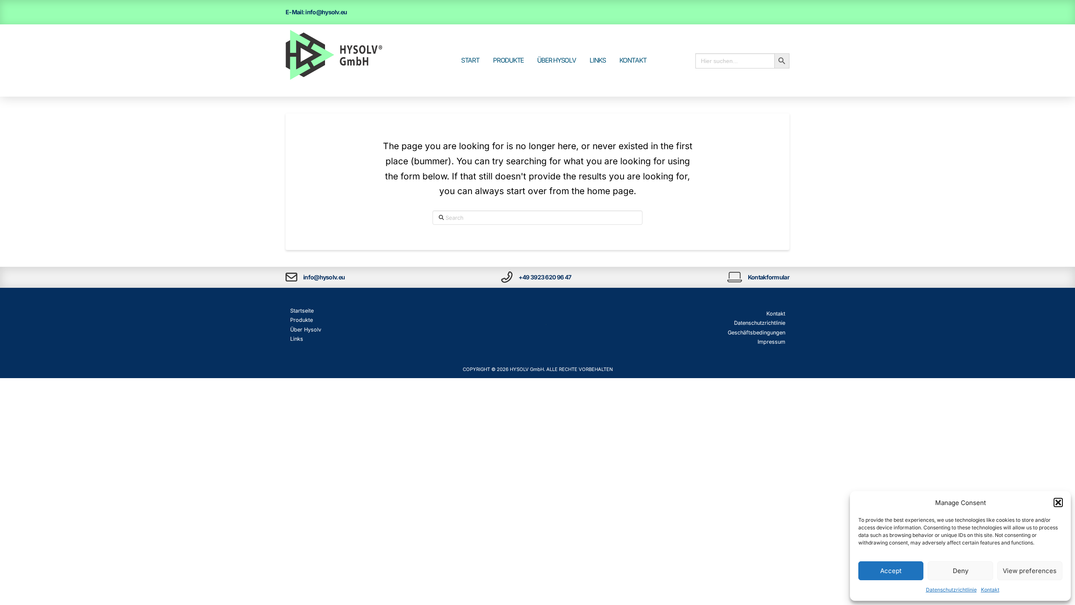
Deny (960, 571)
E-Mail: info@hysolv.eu (316, 12)
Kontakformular (768, 277)
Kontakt (990, 590)
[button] (1058, 502)
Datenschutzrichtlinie (951, 590)
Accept (891, 571)
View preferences (1030, 571)
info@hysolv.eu (324, 277)
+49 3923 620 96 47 (545, 277)
